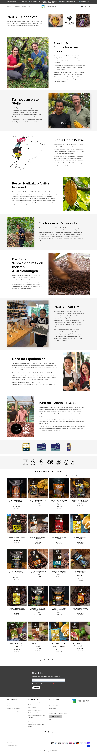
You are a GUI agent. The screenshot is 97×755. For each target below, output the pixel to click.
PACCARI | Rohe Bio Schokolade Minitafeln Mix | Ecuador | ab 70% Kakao (16, 573)
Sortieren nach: (69, 476)
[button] (82, 6)
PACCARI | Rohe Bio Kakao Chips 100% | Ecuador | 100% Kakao (59, 610)
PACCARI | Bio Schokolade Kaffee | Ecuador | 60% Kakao (38, 644)
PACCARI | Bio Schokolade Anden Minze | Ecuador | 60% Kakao (16, 645)
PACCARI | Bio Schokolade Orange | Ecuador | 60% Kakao (80, 609)
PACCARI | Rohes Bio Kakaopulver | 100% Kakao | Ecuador (16, 502)
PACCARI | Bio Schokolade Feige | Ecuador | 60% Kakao (80, 644)
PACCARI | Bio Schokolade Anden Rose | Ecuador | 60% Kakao (59, 537)
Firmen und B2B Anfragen (13, 711)
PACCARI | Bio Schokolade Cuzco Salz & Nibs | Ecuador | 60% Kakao (38, 537)
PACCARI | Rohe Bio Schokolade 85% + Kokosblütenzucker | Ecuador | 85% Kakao (80, 573)
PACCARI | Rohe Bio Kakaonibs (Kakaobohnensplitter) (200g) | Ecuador (59, 502)
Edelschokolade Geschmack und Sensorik (36, 725)
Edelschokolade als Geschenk (35, 710)
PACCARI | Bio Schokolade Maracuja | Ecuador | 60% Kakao (80, 537)
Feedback (9, 703)
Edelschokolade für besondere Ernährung (35, 721)
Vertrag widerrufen (55, 716)
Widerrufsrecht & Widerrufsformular (58, 713)
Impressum (52, 703)
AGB (50, 719)
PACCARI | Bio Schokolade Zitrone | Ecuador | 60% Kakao (17, 609)
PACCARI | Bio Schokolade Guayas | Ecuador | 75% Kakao (16, 536)
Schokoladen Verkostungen (13, 708)
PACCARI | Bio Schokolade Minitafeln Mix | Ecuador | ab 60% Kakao (37, 610)
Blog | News (10, 705)
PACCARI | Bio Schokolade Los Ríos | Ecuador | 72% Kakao (38, 572)
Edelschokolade (32, 707)
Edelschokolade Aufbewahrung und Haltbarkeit (36, 716)
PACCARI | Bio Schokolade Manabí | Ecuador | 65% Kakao (59, 572)
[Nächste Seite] (56, 659)
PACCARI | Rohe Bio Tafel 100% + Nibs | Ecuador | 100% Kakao (80, 501)
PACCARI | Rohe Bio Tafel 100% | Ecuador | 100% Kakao (38, 501)
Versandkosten (53, 708)
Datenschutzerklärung (54, 705)
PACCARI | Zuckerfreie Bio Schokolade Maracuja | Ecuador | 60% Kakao (59, 645)
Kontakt (51, 711)
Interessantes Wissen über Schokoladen (34, 703)
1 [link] (40, 659)
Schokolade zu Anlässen (34, 712)
